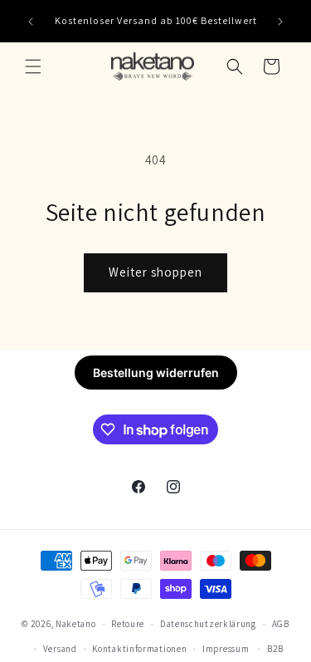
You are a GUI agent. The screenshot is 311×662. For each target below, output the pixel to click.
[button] (33, 66)
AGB (280, 624)
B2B (275, 649)
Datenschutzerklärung (208, 624)
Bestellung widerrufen (156, 372)
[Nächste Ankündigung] (280, 21)
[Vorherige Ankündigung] (30, 21)
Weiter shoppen (155, 272)
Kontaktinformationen (139, 649)
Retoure (127, 624)
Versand (60, 649)
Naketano (76, 624)
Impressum (225, 649)
